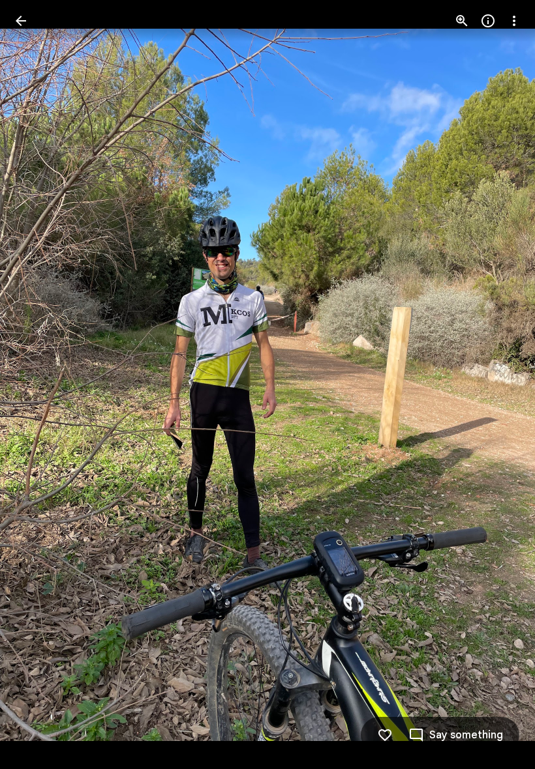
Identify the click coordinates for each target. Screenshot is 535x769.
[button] (498, 384)
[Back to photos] (21, 20)
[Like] (385, 735)
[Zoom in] (462, 21)
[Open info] (488, 21)
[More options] (514, 21)
